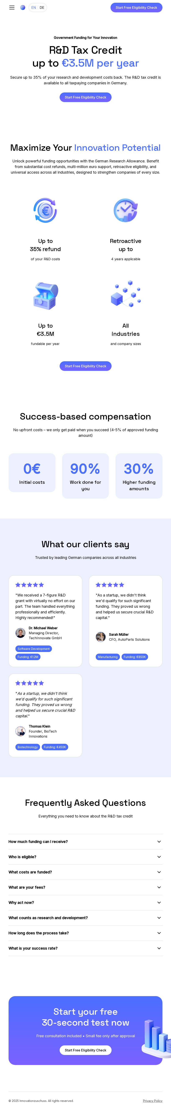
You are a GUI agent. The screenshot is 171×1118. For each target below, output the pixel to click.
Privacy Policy (152, 1101)
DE (42, 7)
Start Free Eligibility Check (136, 7)
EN (33, 7)
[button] (11, 8)
